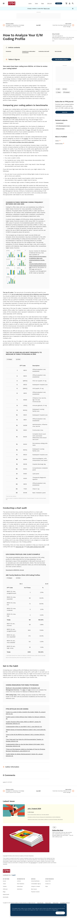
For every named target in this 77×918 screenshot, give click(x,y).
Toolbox (5, 886)
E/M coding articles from (35, 546)
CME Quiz (49, 3)
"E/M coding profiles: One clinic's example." (21, 142)
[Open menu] (3, 3)
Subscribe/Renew (35, 881)
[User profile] (69, 3)
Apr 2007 (38, 25)
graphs (26, 138)
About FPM (48, 881)
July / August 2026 (34, 808)
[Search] (72, 3)
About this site (40, 902)
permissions (33, 862)
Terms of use (55, 902)
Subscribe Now (57, 830)
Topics (36, 3)
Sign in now (47, 8)
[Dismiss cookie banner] (64, 906)
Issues (29, 3)
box (28, 130)
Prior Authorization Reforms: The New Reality (38, 814)
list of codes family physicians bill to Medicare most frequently (30, 294)
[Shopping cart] (66, 3)
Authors (19, 881)
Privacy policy (48, 902)
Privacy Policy (55, 909)
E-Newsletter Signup (36, 883)
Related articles (59, 143)
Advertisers (19, 889)
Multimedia (5, 897)
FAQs (46, 886)
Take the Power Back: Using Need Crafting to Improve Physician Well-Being (45, 819)
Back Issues (34, 889)
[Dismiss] (72, 8)
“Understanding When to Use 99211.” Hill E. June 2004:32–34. (24, 726)
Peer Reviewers (20, 883)
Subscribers (20, 886)
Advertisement (65, 65)
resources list (20, 546)
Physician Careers (35, 891)
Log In (4, 782)
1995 (23, 690)
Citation (57, 140)
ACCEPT (60, 912)
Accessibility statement (65, 902)
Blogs (42, 3)
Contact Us (47, 883)
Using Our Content (35, 886)
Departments (6, 894)
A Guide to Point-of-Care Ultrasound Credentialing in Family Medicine (44, 817)
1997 (29, 690)
